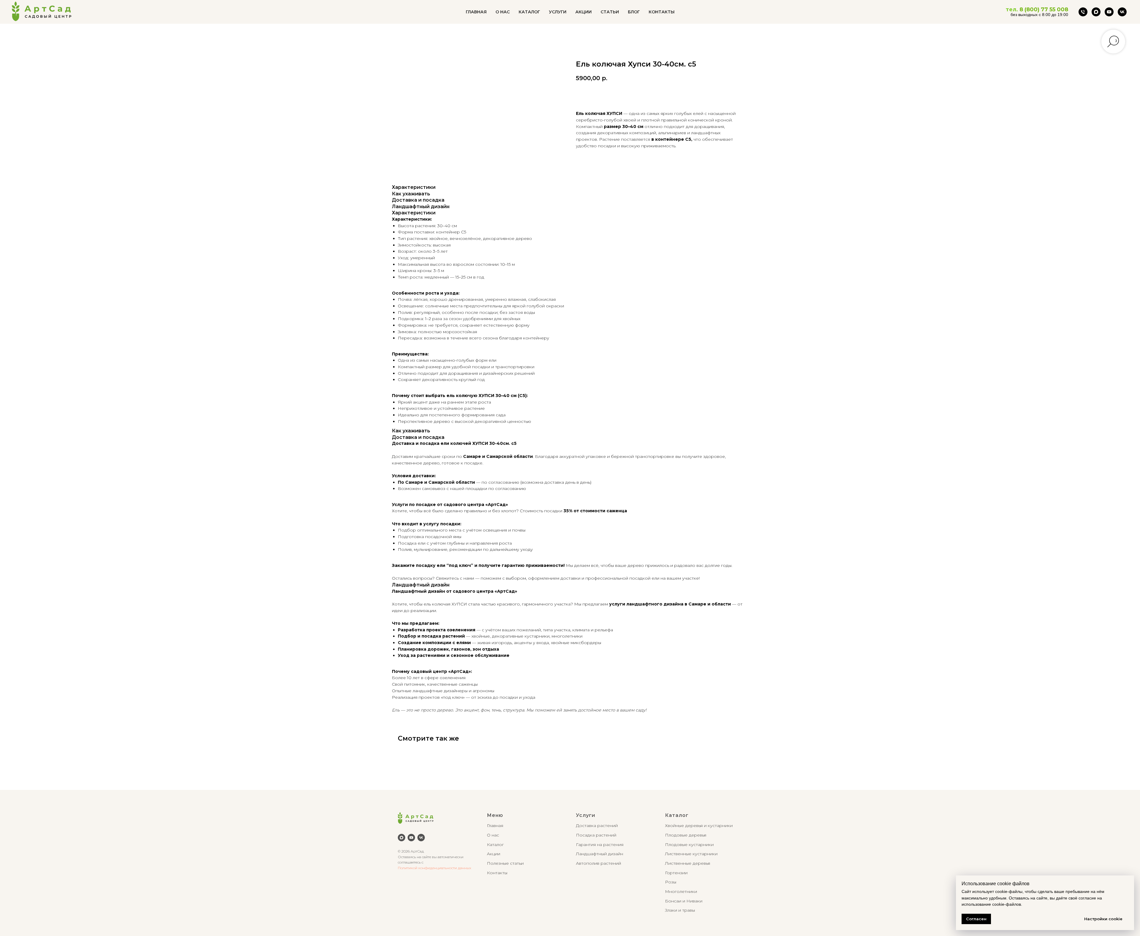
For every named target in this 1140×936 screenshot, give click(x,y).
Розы (670, 882)
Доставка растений (597, 825)
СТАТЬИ (610, 12)
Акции (493, 853)
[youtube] (1109, 11)
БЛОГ (634, 12)
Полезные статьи (505, 863)
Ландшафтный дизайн (599, 853)
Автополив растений (598, 863)
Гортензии (676, 872)
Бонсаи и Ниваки (683, 901)
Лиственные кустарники (691, 853)
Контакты (497, 872)
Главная (495, 825)
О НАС (502, 12)
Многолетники (681, 891)
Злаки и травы (680, 910)
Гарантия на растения (599, 844)
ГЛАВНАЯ (476, 12)
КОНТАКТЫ (661, 12)
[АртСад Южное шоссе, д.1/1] (1083, 11)
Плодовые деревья (685, 835)
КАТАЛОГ (529, 12)
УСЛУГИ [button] (557, 12)
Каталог (495, 844)
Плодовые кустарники (689, 844)
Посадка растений (596, 835)
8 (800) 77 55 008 (1043, 9)
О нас (493, 835)
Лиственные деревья (687, 863)
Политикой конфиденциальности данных (434, 868)
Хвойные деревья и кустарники (699, 825)
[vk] (1122, 11)
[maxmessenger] (1096, 11)
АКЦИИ (583, 12)
